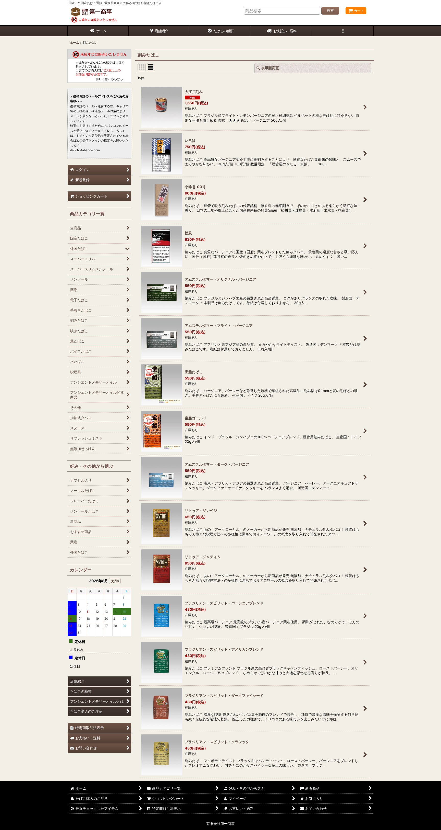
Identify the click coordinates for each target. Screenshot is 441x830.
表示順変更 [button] (270, 68)
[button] (343, 31)
